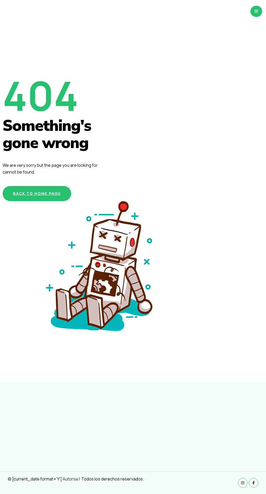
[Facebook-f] (253, 482)
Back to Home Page (37, 193)
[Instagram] (242, 482)
